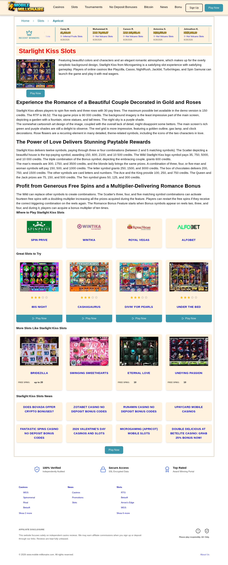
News (164, 7)
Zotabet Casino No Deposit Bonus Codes (89, 409)
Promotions (77, 497)
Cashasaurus (89, 306)
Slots (74, 7)
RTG (123, 492)
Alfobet (189, 240)
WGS (25, 492)
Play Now (213, 7)
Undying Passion (188, 373)
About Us (204, 554)
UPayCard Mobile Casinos (189, 409)
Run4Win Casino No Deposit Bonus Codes (139, 409)
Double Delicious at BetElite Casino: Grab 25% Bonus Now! (188, 433)
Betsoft (26, 507)
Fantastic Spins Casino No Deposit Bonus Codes (39, 433)
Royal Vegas (138, 240)
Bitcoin (148, 7)
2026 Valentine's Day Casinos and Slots (89, 431)
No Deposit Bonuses (123, 7)
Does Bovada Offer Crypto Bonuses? (39, 409)
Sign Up (194, 7)
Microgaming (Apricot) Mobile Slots (139, 431)
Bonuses (181, 7)
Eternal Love (139, 373)
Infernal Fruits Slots (69, 36)
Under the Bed (189, 306)
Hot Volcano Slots (100, 36)
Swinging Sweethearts (89, 373)
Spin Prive (39, 240)
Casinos (58, 7)
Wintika (89, 240)
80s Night (39, 306)
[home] (26, 12)
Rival (25, 502)
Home (25, 20)
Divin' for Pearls (139, 306)
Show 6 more (123, 513)
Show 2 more (25, 513)
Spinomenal (29, 497)
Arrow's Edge (127, 502)
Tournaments (93, 7)
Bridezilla (39, 373)
